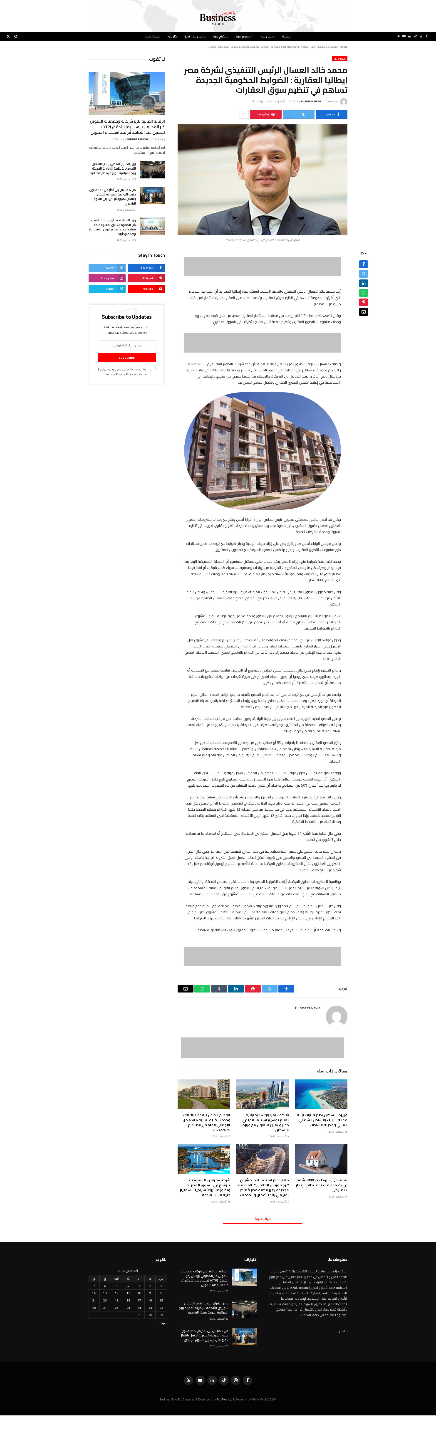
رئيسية (286, 36)
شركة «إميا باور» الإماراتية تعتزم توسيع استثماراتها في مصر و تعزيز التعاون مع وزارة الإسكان (265, 1122)
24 (139, 1308)
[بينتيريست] (363, 302)
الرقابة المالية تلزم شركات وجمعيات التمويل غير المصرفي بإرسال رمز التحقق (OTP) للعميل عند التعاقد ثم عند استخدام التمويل (127, 127)
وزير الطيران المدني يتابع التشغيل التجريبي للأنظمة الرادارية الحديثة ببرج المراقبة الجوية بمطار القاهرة (113, 168)
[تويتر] (363, 274)
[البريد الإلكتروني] (363, 312)
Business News (311, 101)
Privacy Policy (125, 374)
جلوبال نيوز (152, 36)
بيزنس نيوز (267, 36)
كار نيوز (172, 36)
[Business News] (218, 18)
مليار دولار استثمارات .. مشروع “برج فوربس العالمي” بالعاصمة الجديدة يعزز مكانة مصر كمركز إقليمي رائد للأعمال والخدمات (263, 1188)
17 (139, 1300)
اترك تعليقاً (262, 1219)
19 (117, 1300)
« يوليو (163, 1323)
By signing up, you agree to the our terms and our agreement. (125, 372)
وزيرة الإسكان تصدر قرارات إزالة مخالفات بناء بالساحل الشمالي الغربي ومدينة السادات (322, 1120)
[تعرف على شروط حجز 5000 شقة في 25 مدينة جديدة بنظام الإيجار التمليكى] (321, 1159)
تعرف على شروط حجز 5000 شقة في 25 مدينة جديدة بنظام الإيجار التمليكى (321, 1185)
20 (105, 1300)
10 (139, 1293)
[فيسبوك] (363, 264)
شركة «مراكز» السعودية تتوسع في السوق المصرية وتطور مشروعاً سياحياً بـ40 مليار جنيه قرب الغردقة (205, 1188)
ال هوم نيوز (244, 36)
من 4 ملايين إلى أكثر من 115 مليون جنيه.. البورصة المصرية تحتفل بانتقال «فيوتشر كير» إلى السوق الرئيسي (112, 197)
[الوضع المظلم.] (9, 36)
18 (128, 1300)
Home (343, 46)
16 (150, 1300)
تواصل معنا (340, 1331)
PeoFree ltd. (224, 1399)
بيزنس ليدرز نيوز (195, 36)
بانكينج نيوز (220, 36)
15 (161, 1300)
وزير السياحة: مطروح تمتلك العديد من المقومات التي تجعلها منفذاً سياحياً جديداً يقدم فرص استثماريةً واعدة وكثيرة (112, 227)
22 (161, 1308)
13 (105, 1293)
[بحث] (16, 36)
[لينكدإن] (363, 283)
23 (150, 1308)
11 (128, 1293)
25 (128, 1308)
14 (94, 1293)
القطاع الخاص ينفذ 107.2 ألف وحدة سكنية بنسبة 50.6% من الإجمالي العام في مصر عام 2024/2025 (206, 1122)
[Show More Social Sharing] (244, 114)
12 (117, 1293)
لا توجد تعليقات (274, 101)
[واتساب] (363, 293)
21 (94, 1300)
